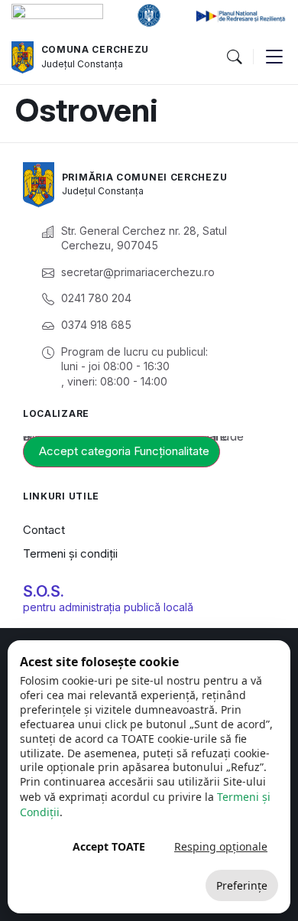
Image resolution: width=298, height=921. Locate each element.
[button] (234, 57)
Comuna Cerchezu (95, 49)
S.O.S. (43, 591)
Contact (44, 529)
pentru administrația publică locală (108, 606)
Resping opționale (220, 846)
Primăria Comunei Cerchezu (145, 177)
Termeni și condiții (70, 553)
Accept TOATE (109, 846)
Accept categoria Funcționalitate (124, 451)
